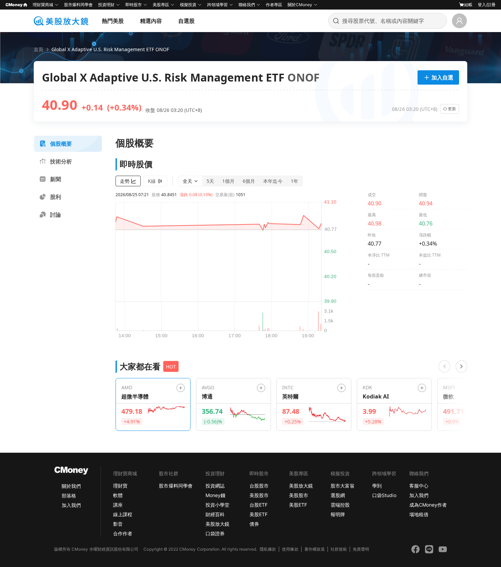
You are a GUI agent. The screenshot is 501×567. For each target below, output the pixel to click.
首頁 (38, 49)
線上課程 (122, 514)
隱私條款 (268, 549)
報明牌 (338, 514)
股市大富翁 (342, 486)
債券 (254, 524)
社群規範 (339, 549)
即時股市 (133, 4)
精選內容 (151, 21)
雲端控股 (340, 505)
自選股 (186, 21)
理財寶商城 (43, 4)
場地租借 (418, 514)
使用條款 (290, 549)
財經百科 (215, 514)
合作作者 (122, 533)
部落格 (69, 495)
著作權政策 (314, 549)
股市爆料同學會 (78, 4)
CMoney (13, 4)
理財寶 (120, 486)
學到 (377, 486)
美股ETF (258, 514)
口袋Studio (384, 495)
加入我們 (71, 505)
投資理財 (106, 4)
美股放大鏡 (217, 524)
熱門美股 (113, 21)
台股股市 (259, 486)
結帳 (468, 4)
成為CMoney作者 (428, 505)
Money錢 (215, 495)
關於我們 (71, 486)
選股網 (338, 495)
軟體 (118, 495)
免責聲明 (361, 549)
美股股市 (259, 495)
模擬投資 (188, 4)
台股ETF (258, 505)
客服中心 (418, 486)
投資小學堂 (217, 505)
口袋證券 (215, 533)
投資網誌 (215, 486)
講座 (118, 505)
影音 (118, 524)
